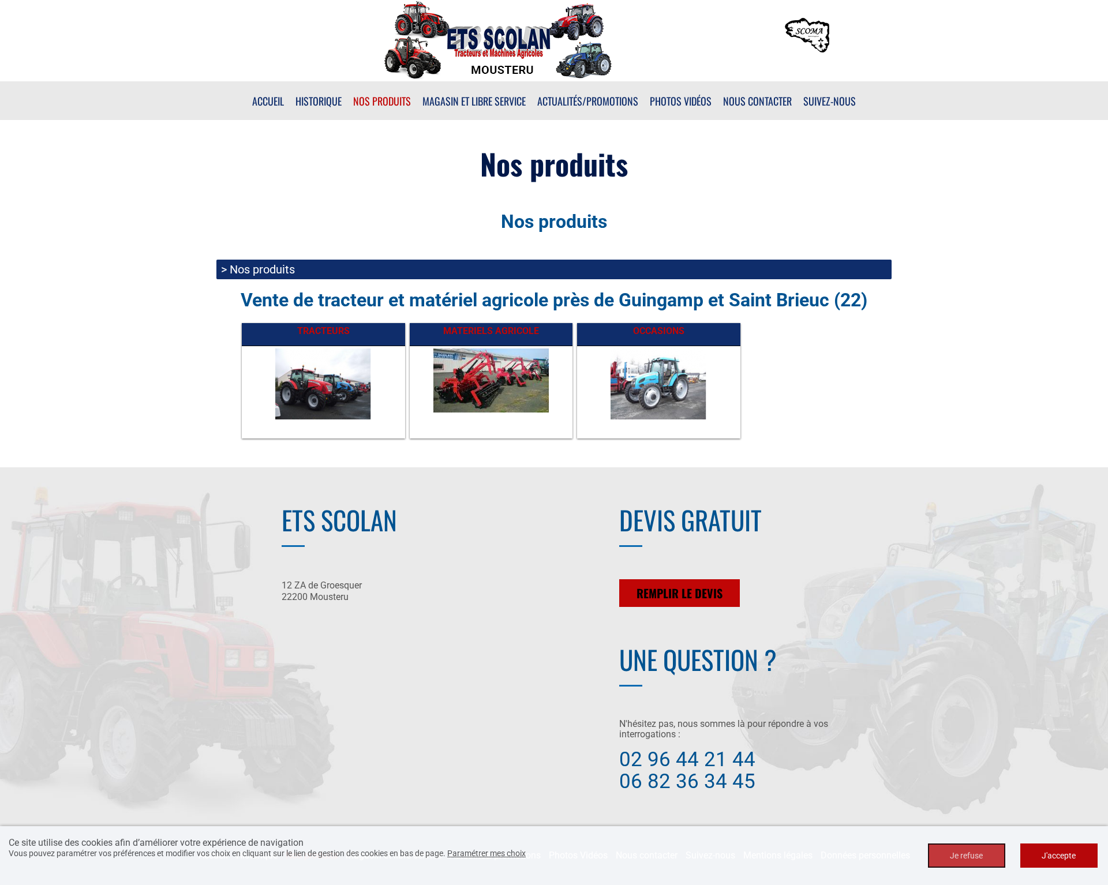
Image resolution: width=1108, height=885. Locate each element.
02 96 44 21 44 (687, 759)
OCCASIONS (658, 330)
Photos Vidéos (681, 100)
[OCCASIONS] (658, 383)
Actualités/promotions (587, 100)
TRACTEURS (323, 330)
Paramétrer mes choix (486, 853)
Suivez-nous (829, 100)
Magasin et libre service (474, 100)
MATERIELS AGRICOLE (491, 330)
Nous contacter (757, 100)
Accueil (268, 100)
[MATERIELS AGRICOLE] (491, 379)
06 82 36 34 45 (687, 781)
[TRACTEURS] (323, 383)
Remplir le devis (680, 593)
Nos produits (382, 100)
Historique (318, 100)
